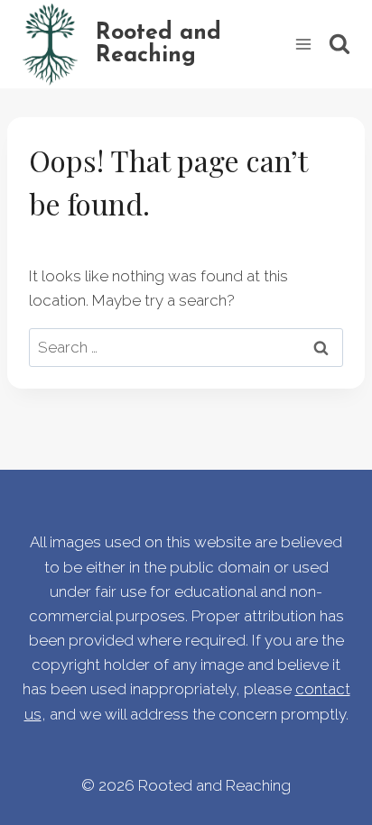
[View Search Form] (339, 44)
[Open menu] (303, 44)
